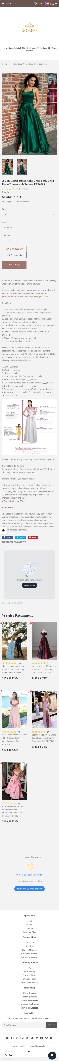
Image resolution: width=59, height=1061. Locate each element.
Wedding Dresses (29, 997)
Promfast (22, 1046)
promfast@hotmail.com (12, 297)
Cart (40, 3)
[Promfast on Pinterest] (16, 1038)
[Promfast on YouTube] (41, 1038)
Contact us (29, 928)
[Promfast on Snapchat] (32, 1038)
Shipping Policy (29, 979)
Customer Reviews (29, 953)
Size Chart (29, 946)
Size (4, 209)
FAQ (22, 501)
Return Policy (10, 501)
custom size (47, 357)
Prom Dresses (29, 993)
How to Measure (29, 950)
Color (4, 222)
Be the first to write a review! (29, 888)
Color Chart (29, 942)
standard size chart (41, 348)
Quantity (6, 235)
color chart (41, 332)
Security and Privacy (29, 982)
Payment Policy (29, 975)
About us (29, 924)
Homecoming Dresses (29, 1004)
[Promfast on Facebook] (12, 1038)
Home (4, 64)
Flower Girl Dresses (29, 1008)
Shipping (6, 201)
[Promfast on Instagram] (27, 1038)
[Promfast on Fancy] (51, 1038)
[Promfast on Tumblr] (37, 1038)
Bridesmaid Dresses (29, 1000)
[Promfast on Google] (22, 1038)
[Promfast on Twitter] (7, 1038)
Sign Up (51, 1025)
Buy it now (14, 264)
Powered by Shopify (37, 1046)
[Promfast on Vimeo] (46, 1038)
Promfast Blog (29, 932)
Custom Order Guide (29, 957)
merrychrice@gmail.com (37, 297)
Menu (8, 3)
